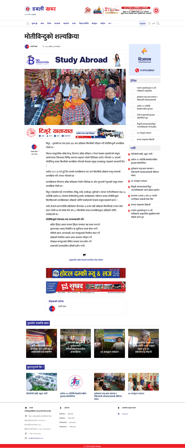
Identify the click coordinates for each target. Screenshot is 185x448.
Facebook (125, 414)
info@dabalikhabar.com (35, 438)
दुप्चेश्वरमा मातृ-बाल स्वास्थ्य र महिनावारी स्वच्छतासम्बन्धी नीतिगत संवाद (147, 98)
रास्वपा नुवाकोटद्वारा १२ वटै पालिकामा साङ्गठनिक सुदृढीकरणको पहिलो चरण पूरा (146, 89)
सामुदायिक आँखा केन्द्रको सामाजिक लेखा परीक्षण (86, 260)
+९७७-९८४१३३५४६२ (34, 433)
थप (109, 23)
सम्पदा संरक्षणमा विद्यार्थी (145, 139)
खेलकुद (94, 23)
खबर (42, 23)
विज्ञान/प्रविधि (84, 23)
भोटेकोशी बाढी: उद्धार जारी (141, 154)
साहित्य (102, 23)
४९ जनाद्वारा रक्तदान (144, 133)
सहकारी (66, 23)
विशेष (49, 23)
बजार (74, 23)
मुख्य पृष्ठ (34, 23)
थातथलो (57, 23)
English (142, 23)
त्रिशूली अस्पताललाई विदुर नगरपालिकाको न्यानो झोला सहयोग (146, 125)
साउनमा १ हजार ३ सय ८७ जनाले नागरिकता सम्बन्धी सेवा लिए (144, 197)
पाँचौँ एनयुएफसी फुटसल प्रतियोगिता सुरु (146, 116)
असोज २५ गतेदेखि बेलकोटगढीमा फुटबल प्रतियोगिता (145, 107)
